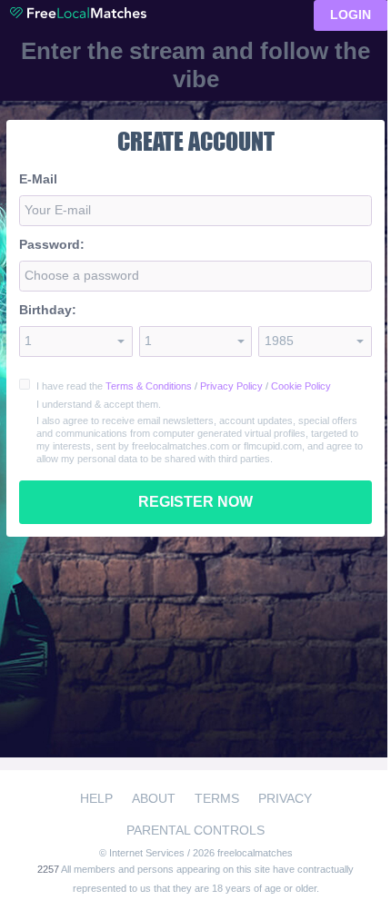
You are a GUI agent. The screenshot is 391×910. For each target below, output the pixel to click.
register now (195, 501)
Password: (52, 244)
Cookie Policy (301, 386)
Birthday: (47, 309)
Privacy (285, 798)
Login (350, 14)
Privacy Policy (231, 386)
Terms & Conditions (148, 386)
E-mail (38, 179)
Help (96, 798)
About (153, 798)
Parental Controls (195, 830)
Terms (217, 798)
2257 (49, 869)
